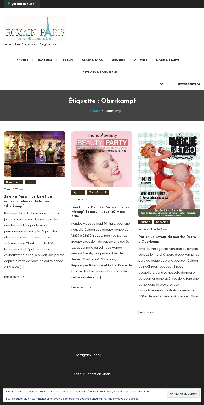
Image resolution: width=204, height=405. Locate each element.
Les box (67, 60)
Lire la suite (12, 277)
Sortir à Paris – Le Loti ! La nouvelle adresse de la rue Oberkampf (28, 201)
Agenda (78, 192)
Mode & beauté (167, 60)
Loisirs (30, 182)
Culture (140, 60)
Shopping (45, 60)
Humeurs (119, 60)
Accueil (23, 60)
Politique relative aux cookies (121, 398)
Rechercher (187, 84)
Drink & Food (92, 60)
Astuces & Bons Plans (100, 72)
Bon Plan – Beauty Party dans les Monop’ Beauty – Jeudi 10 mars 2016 (100, 212)
